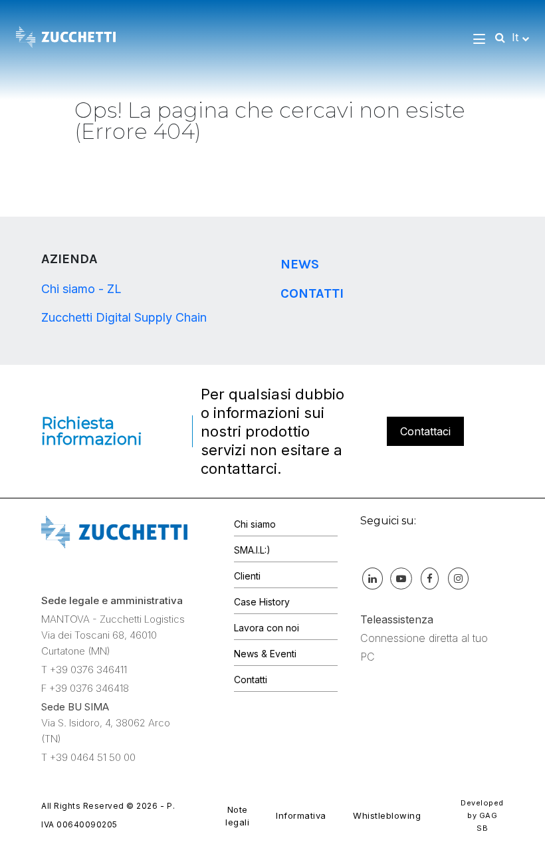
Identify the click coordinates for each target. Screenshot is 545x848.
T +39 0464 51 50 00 (88, 757)
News (299, 264)
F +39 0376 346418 (85, 688)
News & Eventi (265, 653)
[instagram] (458, 578)
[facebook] (429, 578)
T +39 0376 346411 (84, 669)
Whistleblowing (387, 815)
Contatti (312, 293)
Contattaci (425, 431)
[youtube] (401, 578)
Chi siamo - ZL (81, 289)
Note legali (237, 815)
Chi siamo (255, 524)
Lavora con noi (266, 627)
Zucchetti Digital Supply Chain (124, 317)
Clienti (247, 576)
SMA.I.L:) (252, 550)
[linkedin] (372, 578)
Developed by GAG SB (482, 815)
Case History (262, 601)
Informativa (301, 815)
